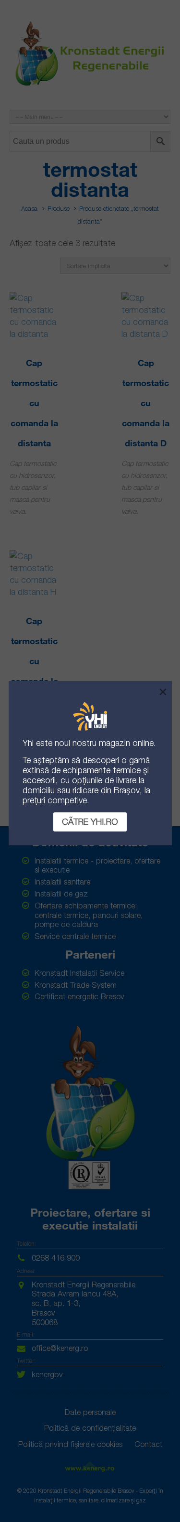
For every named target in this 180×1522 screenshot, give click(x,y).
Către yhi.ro (90, 822)
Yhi (28, 743)
